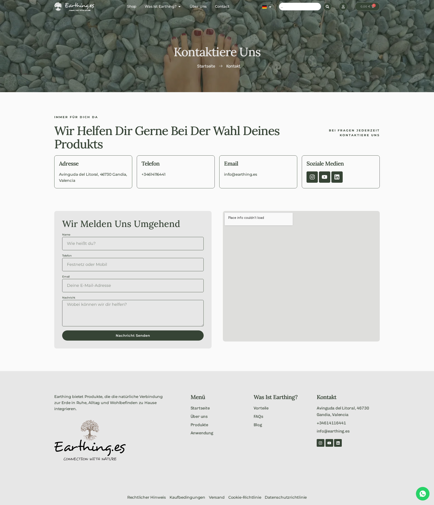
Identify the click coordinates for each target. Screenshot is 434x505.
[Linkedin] (337, 177)
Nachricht (68, 297)
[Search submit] (327, 6)
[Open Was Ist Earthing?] (179, 6)
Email (66, 276)
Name (66, 234)
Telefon (67, 255)
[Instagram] (312, 177)
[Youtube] (324, 177)
